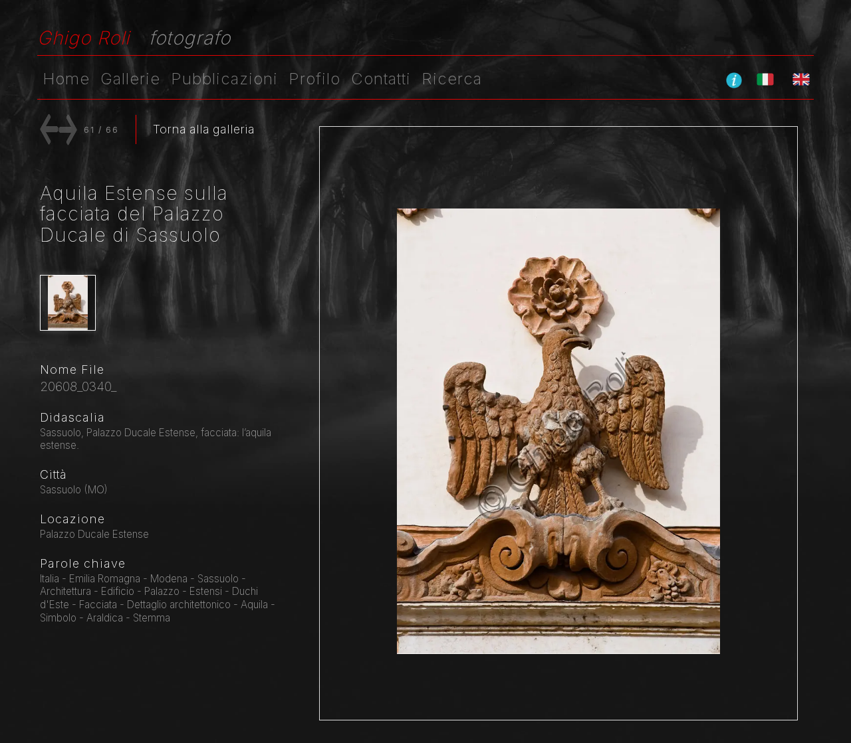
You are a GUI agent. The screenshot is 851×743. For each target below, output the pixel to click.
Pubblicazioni (224, 78)
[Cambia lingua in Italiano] (765, 79)
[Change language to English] (801, 79)
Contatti (381, 78)
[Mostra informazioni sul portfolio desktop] (734, 79)
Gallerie (130, 78)
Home (66, 78)
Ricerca (452, 78)
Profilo (314, 78)
